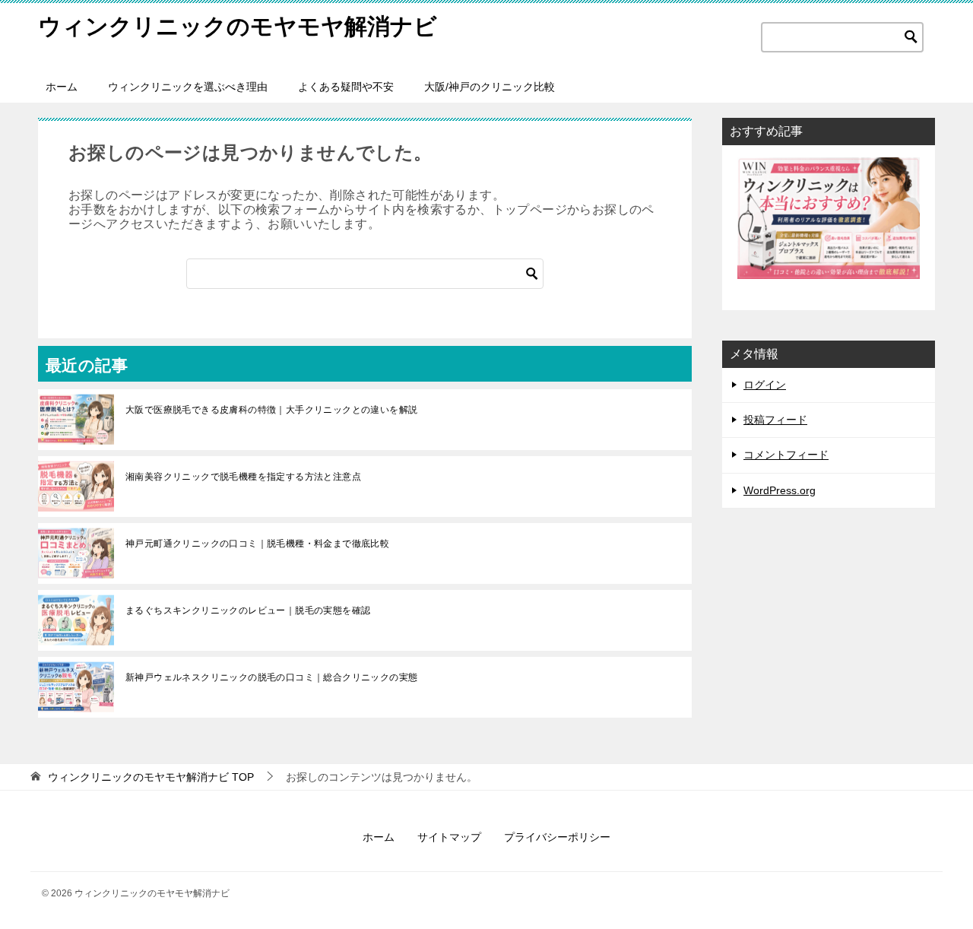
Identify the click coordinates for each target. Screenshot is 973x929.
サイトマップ (449, 837)
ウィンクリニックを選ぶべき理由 (188, 87)
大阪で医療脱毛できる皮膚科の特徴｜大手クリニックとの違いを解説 (271, 409)
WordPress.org (779, 490)
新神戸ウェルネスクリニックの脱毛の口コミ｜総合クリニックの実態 (271, 677)
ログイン (764, 385)
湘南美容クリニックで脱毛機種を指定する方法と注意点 (243, 476)
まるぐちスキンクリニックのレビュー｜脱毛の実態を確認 (247, 610)
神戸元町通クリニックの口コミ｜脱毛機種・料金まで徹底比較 (257, 543)
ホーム (62, 87)
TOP (151, 777)
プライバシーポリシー (557, 837)
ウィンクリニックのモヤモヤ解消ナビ (237, 26)
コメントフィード (786, 455)
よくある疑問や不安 (346, 87)
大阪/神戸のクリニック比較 (489, 87)
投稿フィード (775, 420)
